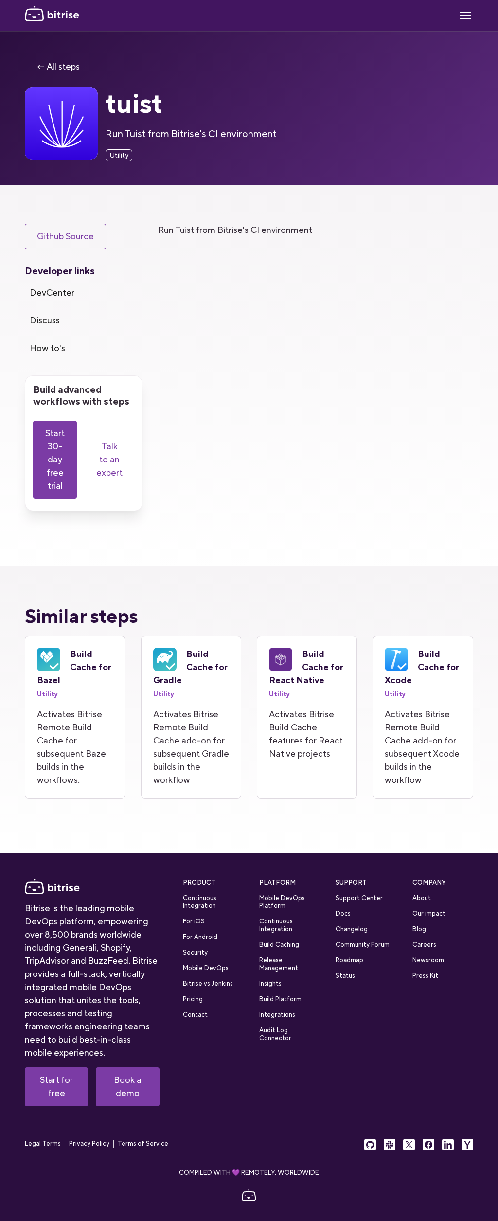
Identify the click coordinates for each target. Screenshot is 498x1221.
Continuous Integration (199, 901)
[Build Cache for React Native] (306, 717)
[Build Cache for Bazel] (74, 717)
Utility (118, 155)
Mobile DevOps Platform (282, 901)
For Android (200, 936)
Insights (270, 983)
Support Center (359, 897)
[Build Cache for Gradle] (191, 717)
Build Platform (280, 999)
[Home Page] (52, 15)
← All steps (58, 66)
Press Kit (425, 975)
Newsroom (428, 960)
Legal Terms (43, 1144)
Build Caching (279, 944)
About (421, 897)
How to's (47, 348)
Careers (424, 944)
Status (345, 975)
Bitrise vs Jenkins (208, 983)
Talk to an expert (109, 459)
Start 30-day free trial (55, 459)
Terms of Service (143, 1144)
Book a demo (128, 1086)
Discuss (45, 320)
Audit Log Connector (275, 1034)
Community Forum (363, 944)
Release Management (278, 964)
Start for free (56, 1086)
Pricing (193, 999)
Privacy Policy (89, 1144)
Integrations (277, 1014)
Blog (419, 929)
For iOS (194, 921)
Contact (195, 1014)
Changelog (352, 929)
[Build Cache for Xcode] (422, 717)
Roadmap (349, 960)
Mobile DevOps (206, 968)
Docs (343, 913)
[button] (465, 15)
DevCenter (52, 292)
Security (195, 952)
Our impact (428, 913)
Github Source (65, 236)
